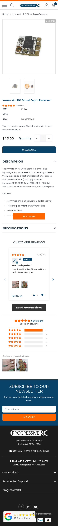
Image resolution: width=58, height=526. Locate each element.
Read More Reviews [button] (29, 307)
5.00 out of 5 (37, 320)
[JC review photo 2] (25, 284)
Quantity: (25, 138)
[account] (47, 5)
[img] (18, 254)
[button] (8, 105)
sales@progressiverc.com (32, 464)
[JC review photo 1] (15, 284)
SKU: (4, 108)
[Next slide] (53, 279)
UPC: (4, 119)
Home (5, 14)
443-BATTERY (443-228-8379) (33, 461)
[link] (21, 506)
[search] (12, 5)
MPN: (5, 114)
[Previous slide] (5, 279)
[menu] (4, 5)
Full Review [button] (17, 296)
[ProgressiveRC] (8, 520)
